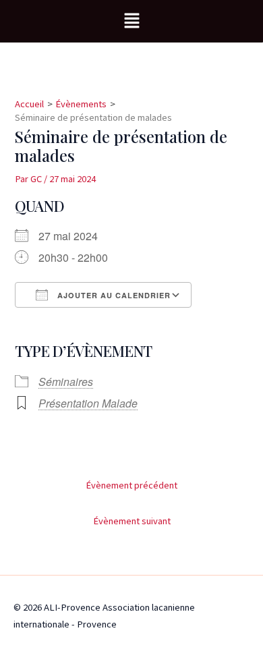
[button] (131, 21)
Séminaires (65, 381)
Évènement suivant (132, 521)
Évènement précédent (131, 485)
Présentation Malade (88, 403)
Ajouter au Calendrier (113, 295)
